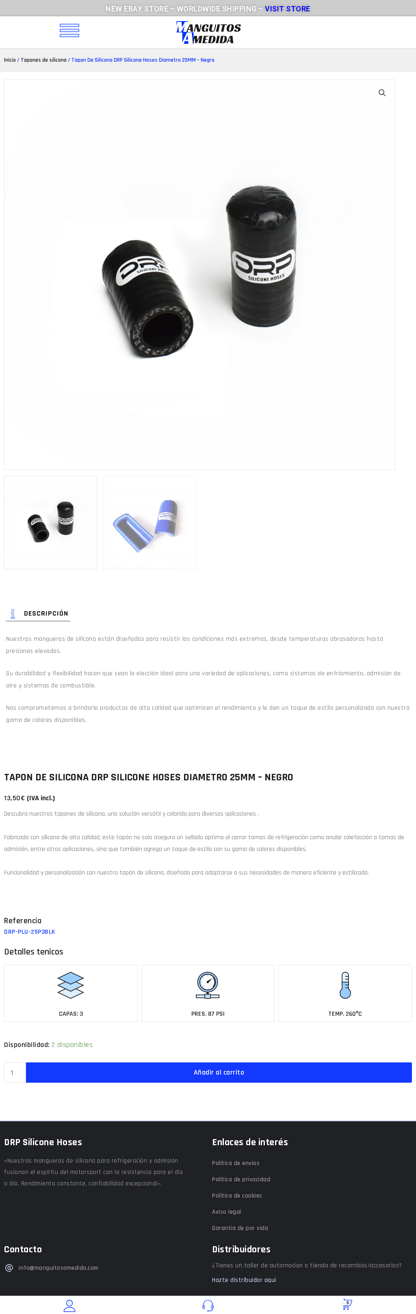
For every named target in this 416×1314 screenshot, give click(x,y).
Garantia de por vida (240, 1228)
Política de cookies (237, 1196)
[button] (382, 93)
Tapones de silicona (44, 60)
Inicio (10, 60)
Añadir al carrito (219, 1072)
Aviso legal (226, 1212)
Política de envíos (236, 1163)
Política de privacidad (241, 1179)
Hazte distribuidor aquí (244, 1280)
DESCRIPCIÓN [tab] (46, 613)
